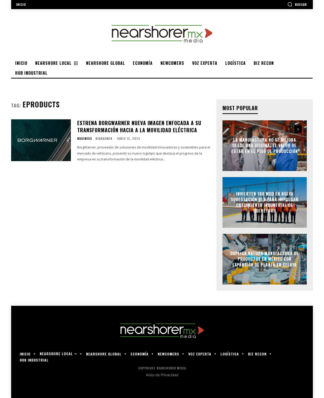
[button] (297, 4)
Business (84, 138)
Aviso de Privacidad (162, 375)
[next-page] (298, 129)
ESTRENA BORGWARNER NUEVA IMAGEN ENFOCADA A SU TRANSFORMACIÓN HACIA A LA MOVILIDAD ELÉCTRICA (139, 126)
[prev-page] (289, 129)
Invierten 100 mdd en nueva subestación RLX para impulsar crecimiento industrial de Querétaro (264, 202)
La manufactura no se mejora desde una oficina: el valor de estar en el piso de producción (264, 145)
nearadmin (103, 138)
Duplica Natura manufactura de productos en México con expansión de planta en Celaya (264, 259)
